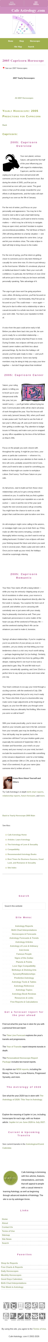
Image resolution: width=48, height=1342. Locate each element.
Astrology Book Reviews (24, 994)
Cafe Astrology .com (24, 24)
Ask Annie (24, 950)
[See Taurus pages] (13, 1311)
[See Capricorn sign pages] (28, 1321)
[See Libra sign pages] (6, 1321)
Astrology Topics (24, 990)
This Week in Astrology (12, 1287)
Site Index (12, 868)
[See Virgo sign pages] (42, 1311)
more (42, 796)
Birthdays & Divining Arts (24, 970)
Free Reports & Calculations (24, 1002)
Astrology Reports (24, 926)
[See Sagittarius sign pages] (20, 1321)
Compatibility (13, 849)
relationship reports (11, 796)
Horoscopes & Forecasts (24, 934)
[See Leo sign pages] (34, 1311)
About (5, 1223)
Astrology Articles (24, 942)
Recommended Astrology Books (22, 854)
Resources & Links (24, 998)
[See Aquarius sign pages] (34, 1321)
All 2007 (18, 98)
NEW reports (22, 1069)
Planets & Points (24, 962)
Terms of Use (8, 1231)
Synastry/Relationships (24, 974)
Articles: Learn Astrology (19, 840)
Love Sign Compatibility (24, 966)
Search (5, 1243)
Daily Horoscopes (9, 1271)
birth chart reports (35, 792)
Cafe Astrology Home (17, 835)
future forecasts (28, 796)
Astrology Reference (24, 986)
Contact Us (7, 1227)
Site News (7, 1239)
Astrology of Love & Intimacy (24, 946)
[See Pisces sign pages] (42, 1321)
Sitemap (6, 1235)
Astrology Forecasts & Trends (24, 938)
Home (5, 1219)
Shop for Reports (9, 1263)
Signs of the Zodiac (24, 958)
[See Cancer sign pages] (27, 1311)
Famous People (24, 954)
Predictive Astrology (24, 978)
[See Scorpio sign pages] (13, 1321)
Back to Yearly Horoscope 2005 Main (18, 815)
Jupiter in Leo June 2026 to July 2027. (27, 1122)
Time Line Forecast (16, 1035)
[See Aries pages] (6, 1311)
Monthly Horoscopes (11, 1275)
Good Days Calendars (11, 1279)
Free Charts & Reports (12, 1267)
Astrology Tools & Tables (24, 982)
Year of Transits (14, 1047)
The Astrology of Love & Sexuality (23, 844)
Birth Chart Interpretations (24, 930)
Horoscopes (27, 98)
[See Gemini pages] (20, 1311)
